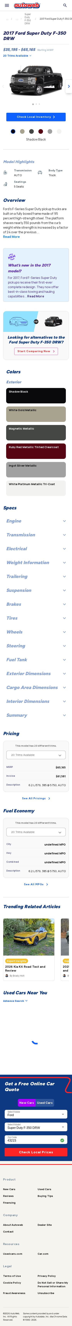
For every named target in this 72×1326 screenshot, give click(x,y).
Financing (9, 1202)
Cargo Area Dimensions (32, 687)
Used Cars (44, 1103)
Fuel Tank (16, 659)
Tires (11, 618)
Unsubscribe (46, 1293)
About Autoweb (13, 1225)
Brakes (13, 604)
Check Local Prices (36, 1152)
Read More (11, 237)
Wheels (14, 632)
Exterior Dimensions (28, 673)
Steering (15, 646)
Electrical (16, 548)
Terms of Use (12, 1276)
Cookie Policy (12, 1282)
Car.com (43, 1253)
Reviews (8, 1196)
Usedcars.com (12, 1253)
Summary (16, 715)
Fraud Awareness (14, 1293)
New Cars (26, 1103)
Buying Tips (45, 1196)
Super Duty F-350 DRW (28, 19)
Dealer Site (45, 1225)
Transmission (20, 535)
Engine (13, 521)
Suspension (18, 590)
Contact (8, 1231)
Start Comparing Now (33, 351)
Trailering (16, 576)
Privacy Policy (47, 1276)
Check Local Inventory (34, 117)
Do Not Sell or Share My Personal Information (53, 1284)
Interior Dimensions (27, 701)
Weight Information (27, 562)
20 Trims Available (15, 55)
